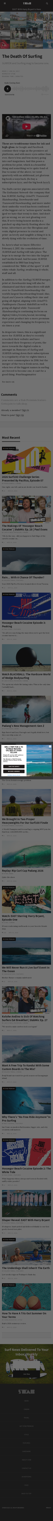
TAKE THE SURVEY (14, 766)
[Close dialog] (50, 746)
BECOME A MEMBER (14, 771)
